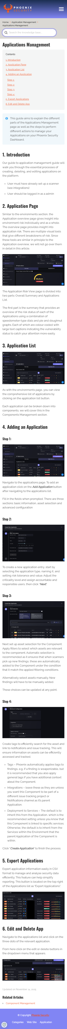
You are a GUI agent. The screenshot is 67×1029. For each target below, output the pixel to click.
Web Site (32, 1022)
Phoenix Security (40, 1015)
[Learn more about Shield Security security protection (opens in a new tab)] (4, 1025)
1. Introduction (13, 60)
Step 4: (11, 94)
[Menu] (61, 9)
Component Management (20, 1003)
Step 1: (10, 80)
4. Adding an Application (19, 74)
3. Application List (15, 69)
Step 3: (11, 89)
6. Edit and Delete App (18, 104)
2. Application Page (16, 64)
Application (46, 1022)
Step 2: (11, 85)
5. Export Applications (17, 99)
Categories (18, 1022)
